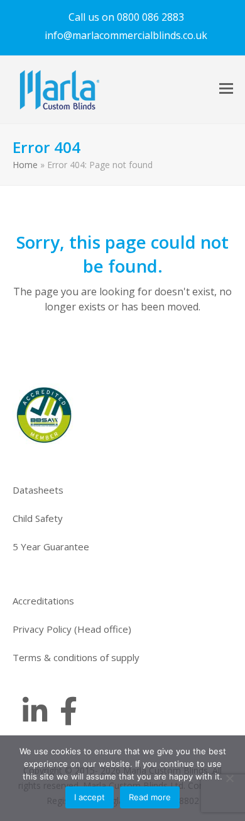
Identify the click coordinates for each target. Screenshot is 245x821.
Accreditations (43, 600)
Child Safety (38, 518)
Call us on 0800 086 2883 (126, 17)
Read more (150, 797)
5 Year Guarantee (51, 546)
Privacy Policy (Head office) (72, 629)
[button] (226, 88)
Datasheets (38, 490)
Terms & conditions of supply (76, 657)
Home (25, 165)
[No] (229, 778)
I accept (89, 797)
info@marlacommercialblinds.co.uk (126, 35)
